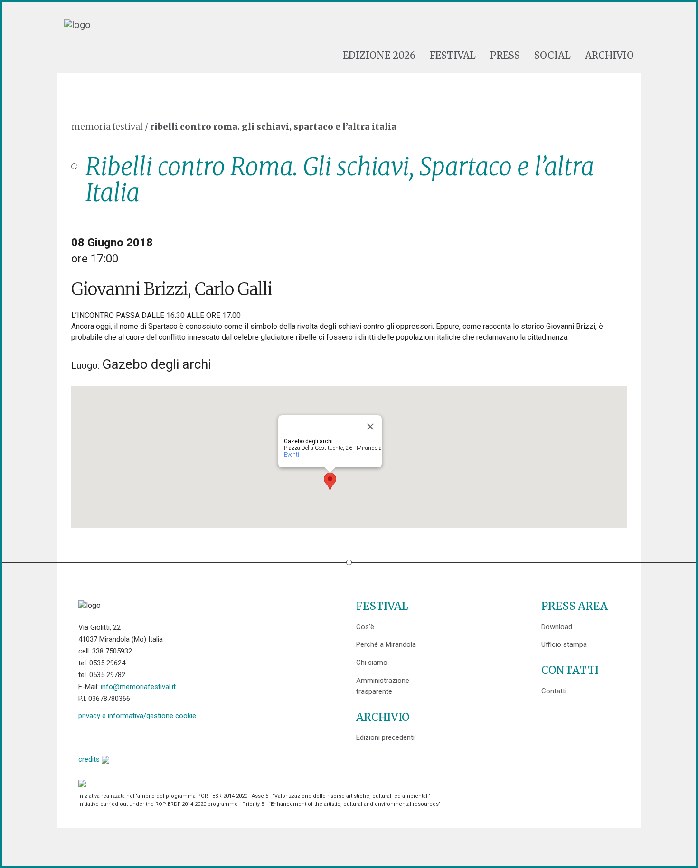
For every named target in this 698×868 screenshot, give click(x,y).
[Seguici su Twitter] (110, 736)
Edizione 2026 (379, 55)
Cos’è (365, 627)
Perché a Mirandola (386, 644)
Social (552, 55)
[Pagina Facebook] (85, 736)
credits (90, 759)
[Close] (370, 426)
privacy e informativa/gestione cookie (137, 715)
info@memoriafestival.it (138, 686)
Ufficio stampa (564, 644)
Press (505, 55)
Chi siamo (371, 662)
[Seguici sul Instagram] (158, 736)
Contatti (553, 691)
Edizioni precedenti (385, 737)
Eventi (291, 454)
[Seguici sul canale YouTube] (134, 736)
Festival (453, 55)
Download (556, 627)
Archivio (609, 55)
